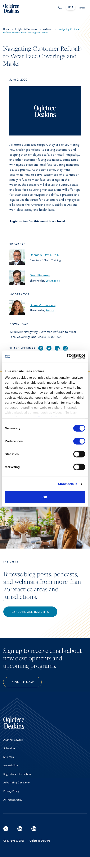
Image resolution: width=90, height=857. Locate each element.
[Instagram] (33, 828)
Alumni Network (13, 740)
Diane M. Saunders (42, 305)
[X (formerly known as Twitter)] (5, 828)
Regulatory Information (17, 774)
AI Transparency (12, 799)
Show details (67, 484)
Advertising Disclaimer (16, 782)
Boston (50, 310)
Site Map (8, 757)
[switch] (79, 441)
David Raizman (40, 275)
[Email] (65, 348)
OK (44, 497)
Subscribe (9, 748)
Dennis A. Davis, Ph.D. (45, 254)
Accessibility (10, 765)
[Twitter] (40, 348)
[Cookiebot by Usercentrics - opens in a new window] (67, 356)
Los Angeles (53, 280)
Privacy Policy (11, 791)
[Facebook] (48, 348)
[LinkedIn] (57, 348)
